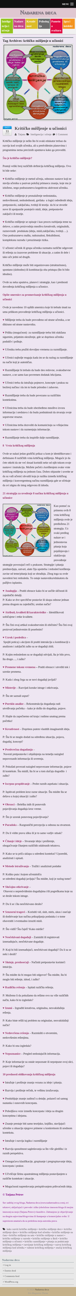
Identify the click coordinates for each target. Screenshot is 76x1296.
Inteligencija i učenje (6, 26)
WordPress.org (11, 1282)
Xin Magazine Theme (38, 1293)
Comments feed (12, 1276)
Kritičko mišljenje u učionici (41, 128)
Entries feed (10, 1271)
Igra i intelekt (68, 24)
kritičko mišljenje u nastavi (50, 1235)
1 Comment (62, 134)
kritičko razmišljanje (35, 1241)
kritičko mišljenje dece (50, 1229)
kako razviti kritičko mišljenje (22, 1229)
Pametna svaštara (56, 26)
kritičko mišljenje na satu (21, 1235)
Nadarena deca (38, 12)
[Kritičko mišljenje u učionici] (38, 84)
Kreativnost (31, 24)
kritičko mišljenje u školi (45, 1238)
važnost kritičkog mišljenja (40, 1247)
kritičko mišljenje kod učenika (35, 1232)
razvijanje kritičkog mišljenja (38, 1244)
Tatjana (21, 134)
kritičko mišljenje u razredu (16, 1238)
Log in (8, 1265)
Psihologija (44, 24)
